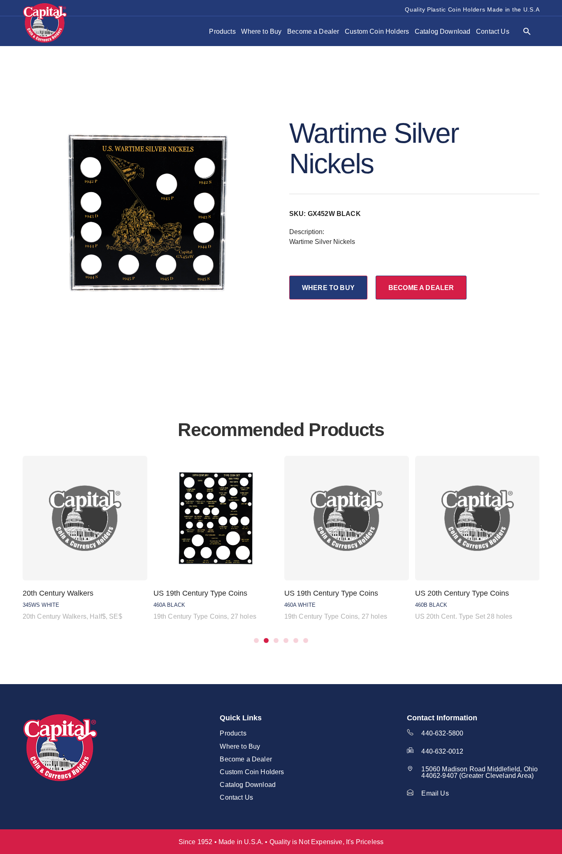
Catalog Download (443, 31)
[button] (527, 31)
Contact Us (492, 31)
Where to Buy (261, 31)
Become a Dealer (313, 31)
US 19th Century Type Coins (200, 593)
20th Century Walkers (58, 593)
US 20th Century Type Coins (462, 593)
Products (222, 31)
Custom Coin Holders (377, 31)
